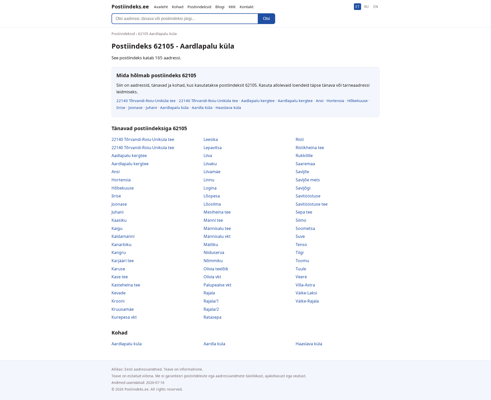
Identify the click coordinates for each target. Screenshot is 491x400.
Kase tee (119, 277)
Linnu (209, 180)
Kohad (177, 6)
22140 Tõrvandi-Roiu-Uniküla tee (146, 100)
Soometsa (305, 228)
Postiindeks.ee (130, 6)
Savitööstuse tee (312, 204)
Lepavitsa (213, 147)
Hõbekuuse (357, 100)
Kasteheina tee (125, 285)
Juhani (151, 107)
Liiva (208, 155)
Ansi (319, 100)
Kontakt (246, 6)
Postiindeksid (199, 6)
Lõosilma (212, 204)
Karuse (118, 269)
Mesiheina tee (217, 212)
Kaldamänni (123, 236)
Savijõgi (303, 188)
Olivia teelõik (216, 269)
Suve (300, 236)
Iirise (120, 107)
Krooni (118, 301)
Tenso (301, 244)
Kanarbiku (121, 244)
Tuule (301, 269)
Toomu (302, 260)
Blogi (220, 6)
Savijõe (302, 171)
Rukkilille (304, 155)
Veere (301, 277)
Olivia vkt (212, 277)
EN (375, 6)
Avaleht (161, 6)
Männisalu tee (217, 228)
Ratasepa (212, 317)
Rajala (209, 293)
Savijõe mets (308, 180)
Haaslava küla (228, 107)
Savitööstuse (308, 196)
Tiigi (300, 252)
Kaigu (116, 228)
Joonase (135, 107)
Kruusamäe (122, 309)
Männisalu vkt (217, 236)
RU (366, 6)
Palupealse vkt (217, 285)
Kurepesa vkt (124, 317)
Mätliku (211, 244)
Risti (300, 139)
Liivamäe (212, 171)
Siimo (301, 220)
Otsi (266, 18)
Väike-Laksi (306, 293)
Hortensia (335, 100)
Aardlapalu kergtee (295, 100)
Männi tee (213, 220)
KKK (232, 6)
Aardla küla (202, 107)
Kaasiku (119, 220)
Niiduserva (214, 252)
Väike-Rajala (307, 301)
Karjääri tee (122, 260)
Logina (210, 188)
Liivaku (210, 163)
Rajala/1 (211, 301)
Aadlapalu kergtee (258, 100)
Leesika (211, 139)
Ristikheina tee (310, 147)
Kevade (118, 293)
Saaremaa (305, 163)
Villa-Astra (305, 285)
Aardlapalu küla (174, 107)
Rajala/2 (211, 309)
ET (357, 6)
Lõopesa (212, 196)
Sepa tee (304, 212)
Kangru (118, 252)
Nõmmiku (213, 260)
